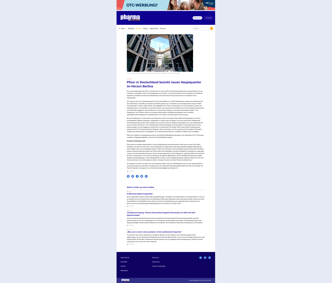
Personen (163, 28)
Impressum (155, 257)
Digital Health (154, 28)
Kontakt (123, 266)
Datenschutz (156, 262)
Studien (145, 28)
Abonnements (125, 257)
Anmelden (209, 18)
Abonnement (197, 18)
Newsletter (124, 262)
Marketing (131, 28)
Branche (139, 28)
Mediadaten (124, 270)
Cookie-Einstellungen (158, 266)
